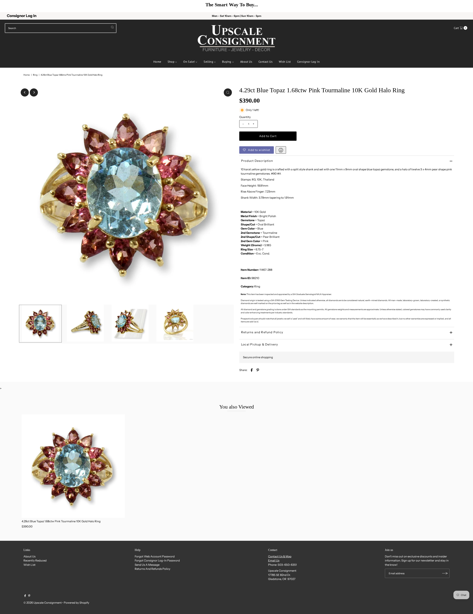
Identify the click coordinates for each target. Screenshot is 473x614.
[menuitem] (157, 61)
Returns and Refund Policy (262, 332)
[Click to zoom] (228, 92)
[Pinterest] (29, 596)
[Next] (464, 6)
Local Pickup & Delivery (259, 344)
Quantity (245, 117)
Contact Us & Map (279, 556)
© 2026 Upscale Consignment (42, 602)
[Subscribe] (445, 573)
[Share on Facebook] (251, 370)
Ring (35, 74)
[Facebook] (25, 596)
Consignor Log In (21, 16)
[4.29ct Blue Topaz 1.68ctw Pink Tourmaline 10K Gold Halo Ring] (73, 466)
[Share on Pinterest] (258, 370)
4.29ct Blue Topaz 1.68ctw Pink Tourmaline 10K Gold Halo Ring (61, 521)
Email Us (273, 560)
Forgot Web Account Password (155, 556)
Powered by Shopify (76, 602)
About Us (29, 556)
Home (26, 74)
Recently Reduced (35, 560)
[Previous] (8, 6)
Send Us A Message (147, 564)
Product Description (257, 161)
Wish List (29, 564)
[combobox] (60, 28)
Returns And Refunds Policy (152, 569)
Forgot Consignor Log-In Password (157, 560)
